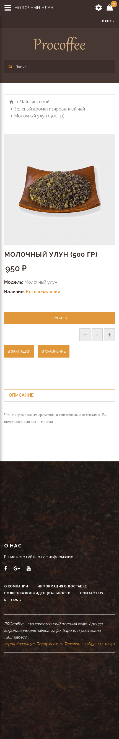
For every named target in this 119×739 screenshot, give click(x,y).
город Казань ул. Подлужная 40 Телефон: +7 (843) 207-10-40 (59, 644)
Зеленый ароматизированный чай (49, 109)
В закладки (19, 351)
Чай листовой (35, 101)
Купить (60, 318)
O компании (16, 586)
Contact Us (91, 593)
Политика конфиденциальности (37, 593)
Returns (12, 600)
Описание (21, 395)
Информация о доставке (62, 586)
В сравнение (54, 351)
